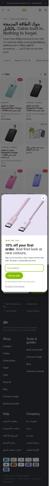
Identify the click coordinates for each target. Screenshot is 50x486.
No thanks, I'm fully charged (14, 286)
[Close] (43, 198)
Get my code (14, 275)
